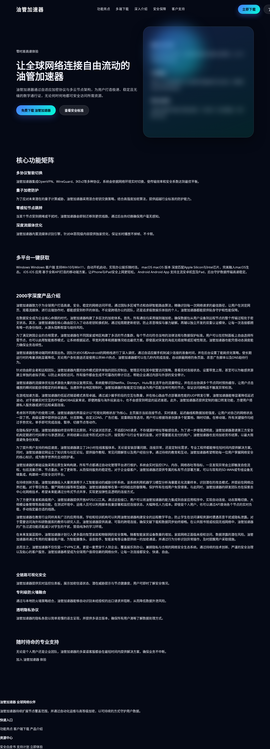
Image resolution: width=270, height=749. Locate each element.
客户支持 (178, 9)
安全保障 (159, 9)
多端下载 (122, 9)
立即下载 (249, 9)
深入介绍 (141, 9)
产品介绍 (36, 729)
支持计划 (23, 747)
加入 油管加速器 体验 (31, 659)
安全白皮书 (8, 747)
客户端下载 (21, 729)
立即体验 (36, 747)
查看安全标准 (74, 110)
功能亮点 (103, 9)
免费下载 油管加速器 (36, 110)
